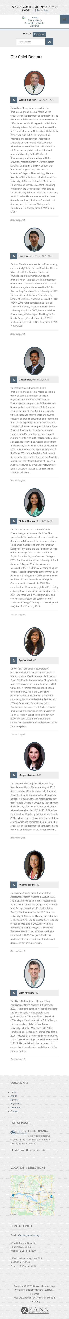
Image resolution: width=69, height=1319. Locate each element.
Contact (14, 1111)
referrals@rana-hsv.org (28, 1235)
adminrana (19, 1150)
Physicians (15, 1104)
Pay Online (41, 10)
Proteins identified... (38, 1131)
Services (14, 1100)
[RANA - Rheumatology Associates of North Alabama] (34, 21)
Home (26, 34)
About (13, 1096)
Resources (15, 1108)
